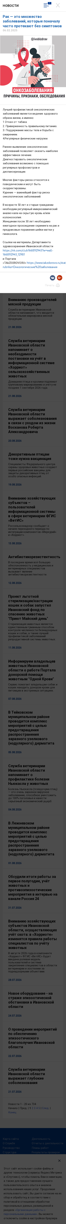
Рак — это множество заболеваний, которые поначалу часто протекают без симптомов (32, 21)
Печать (50, 285)
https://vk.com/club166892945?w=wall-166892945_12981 (28, 252)
